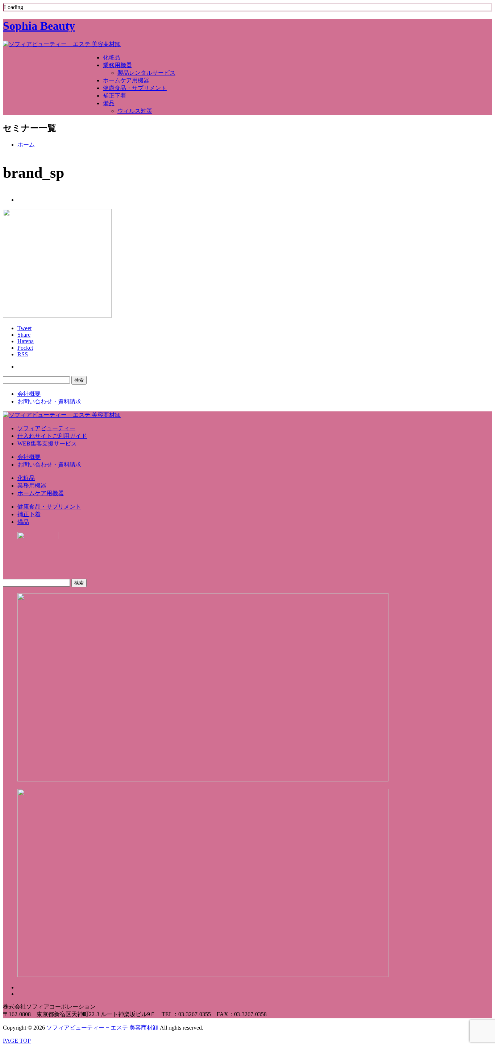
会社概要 (29, 394)
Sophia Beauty (39, 25)
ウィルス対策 (134, 111)
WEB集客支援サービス (47, 443)
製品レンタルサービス (146, 73)
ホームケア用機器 (126, 80)
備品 (109, 103)
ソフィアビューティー (46, 428)
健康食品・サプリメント (135, 88)
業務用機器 (117, 65)
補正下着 (114, 96)
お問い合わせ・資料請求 (49, 401)
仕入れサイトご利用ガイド (52, 436)
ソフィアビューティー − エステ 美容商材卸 (102, 1028)
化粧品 (111, 57)
